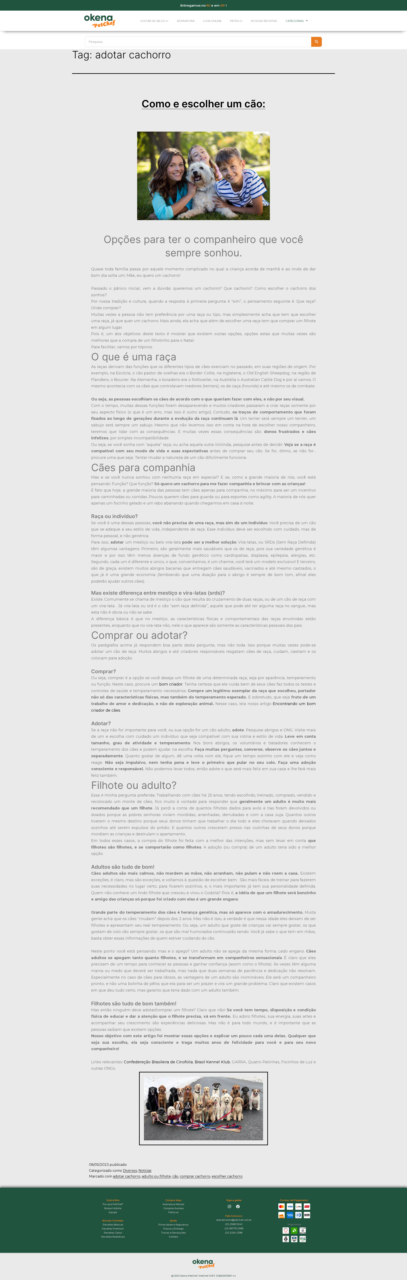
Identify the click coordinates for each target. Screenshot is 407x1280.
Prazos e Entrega (173, 1228)
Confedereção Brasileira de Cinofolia (158, 1062)
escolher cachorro (227, 1176)
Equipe (113, 1212)
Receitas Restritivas (113, 1236)
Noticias (144, 1171)
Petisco (236, 20)
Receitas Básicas (113, 1224)
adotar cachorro (126, 1176)
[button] (233, 1220)
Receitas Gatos (113, 1232)
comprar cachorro (195, 1176)
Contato (173, 1236)
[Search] (316, 42)
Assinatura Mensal (173, 1204)
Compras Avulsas (173, 1208)
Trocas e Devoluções (173, 1232)
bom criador (171, 684)
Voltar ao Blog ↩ (154, 20)
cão (175, 1176)
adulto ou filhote (156, 1176)
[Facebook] (238, 1206)
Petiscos (173, 1212)
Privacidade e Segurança (173, 1224)
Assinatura (186, 20)
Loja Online (212, 20)
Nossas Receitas (264, 20)
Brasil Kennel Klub (212, 1062)
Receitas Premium (113, 1228)
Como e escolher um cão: (203, 103)
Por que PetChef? (113, 1204)
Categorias (295, 20)
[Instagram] (229, 1206)
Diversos (130, 1171)
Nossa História (112, 1208)
